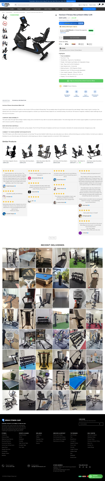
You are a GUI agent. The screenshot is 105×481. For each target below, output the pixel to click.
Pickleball (21, 439)
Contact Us (90, 445)
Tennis (20, 437)
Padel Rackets (22, 435)
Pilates (38, 437)
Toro (71, 437)
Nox (71, 453)
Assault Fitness (74, 443)
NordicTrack (73, 457)
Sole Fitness (73, 435)
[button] (14, 178)
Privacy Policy (91, 439)
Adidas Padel (73, 451)
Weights (19, 9)
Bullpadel (72, 455)
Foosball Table (22, 445)
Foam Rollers (39, 441)
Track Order (92, 5)
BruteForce (73, 439)
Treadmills (4, 435)
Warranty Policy (91, 437)
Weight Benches (6, 449)
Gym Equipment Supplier (59, 439)
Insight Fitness (74, 449)
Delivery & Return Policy (94, 441)
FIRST (80, 23)
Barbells (4, 455)
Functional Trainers (6, 443)
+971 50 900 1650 (10, 466)
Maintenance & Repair (58, 441)
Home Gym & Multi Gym (8, 445)
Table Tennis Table (23, 443)
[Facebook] (83, 467)
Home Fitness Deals (89, 9)
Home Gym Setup (57, 435)
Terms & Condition (92, 435)
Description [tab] (6, 100)
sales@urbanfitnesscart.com (38, 466)
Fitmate (72, 447)
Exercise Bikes (5, 437)
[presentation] (11, 38)
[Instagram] (80, 467)
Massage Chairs (76, 9)
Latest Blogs (91, 447)
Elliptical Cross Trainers (7, 439)
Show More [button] (52, 238)
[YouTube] (89, 467)
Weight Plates (5, 453)
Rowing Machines (6, 441)
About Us (90, 443)
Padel (57, 9)
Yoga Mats (38, 435)
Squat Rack (5, 447)
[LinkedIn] (86, 467)
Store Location (70, 1)
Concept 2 (73, 441)
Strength (27, 9)
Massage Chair (39, 439)
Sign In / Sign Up (83, 5)
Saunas (38, 443)
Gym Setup (65, 9)
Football (21, 441)
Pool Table (21, 447)
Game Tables (48, 9)
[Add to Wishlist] (56, 15)
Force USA (73, 445)
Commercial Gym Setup (59, 437)
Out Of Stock (74, 37)
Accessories (37, 9)
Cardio (12, 9)
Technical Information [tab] (19, 100)
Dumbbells (4, 451)
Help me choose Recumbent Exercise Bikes (82, 80)
